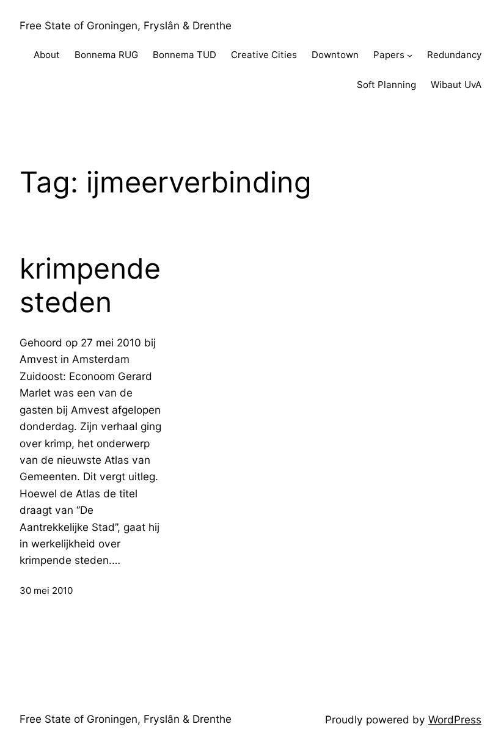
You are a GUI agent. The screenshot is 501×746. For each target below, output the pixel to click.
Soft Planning (386, 84)
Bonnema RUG (106, 54)
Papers (388, 54)
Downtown (335, 54)
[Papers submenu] (409, 55)
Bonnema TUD (184, 54)
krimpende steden (90, 286)
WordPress (454, 719)
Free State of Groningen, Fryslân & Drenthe (126, 25)
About (47, 54)
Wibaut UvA (456, 84)
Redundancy (454, 54)
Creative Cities (264, 54)
